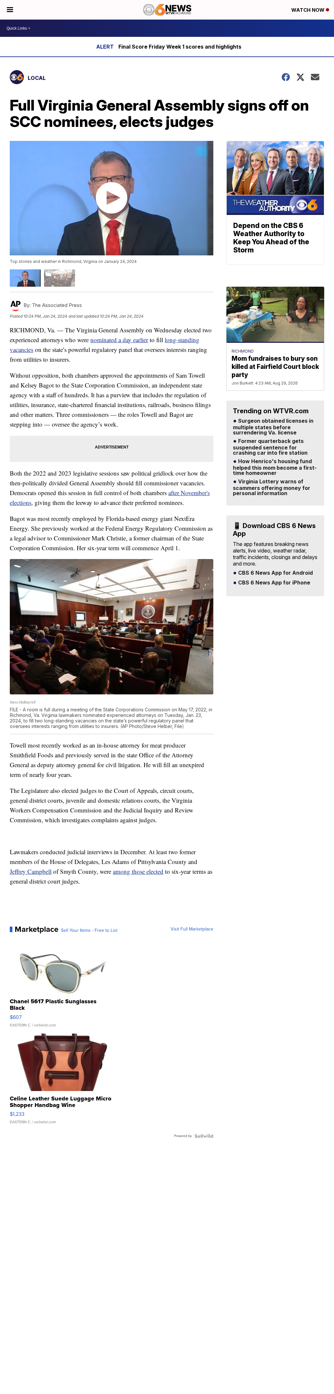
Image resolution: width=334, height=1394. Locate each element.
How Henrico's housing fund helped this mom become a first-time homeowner (275, 467)
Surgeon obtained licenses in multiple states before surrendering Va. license (273, 427)
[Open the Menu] (10, 10)
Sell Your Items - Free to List (89, 930)
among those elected (138, 871)
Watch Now (308, 10)
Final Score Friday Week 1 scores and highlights (179, 46)
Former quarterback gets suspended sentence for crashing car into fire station (270, 447)
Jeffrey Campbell (31, 871)
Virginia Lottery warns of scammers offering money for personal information (271, 487)
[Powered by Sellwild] (203, 1136)
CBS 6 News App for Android (275, 573)
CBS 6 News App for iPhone (273, 583)
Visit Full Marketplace (192, 929)
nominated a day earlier (119, 340)
